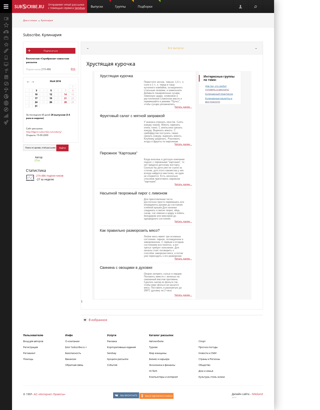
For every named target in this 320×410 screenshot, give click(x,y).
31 (36, 106)
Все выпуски (176, 48)
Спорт (202, 341)
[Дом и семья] (6, 44)
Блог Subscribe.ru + (76, 347)
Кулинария (47, 20)
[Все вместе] (6, 18)
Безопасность (73, 353)
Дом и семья (30, 20)
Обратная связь (74, 365)
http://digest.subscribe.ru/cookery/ (43, 131)
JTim (37, 160)
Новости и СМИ (207, 353)
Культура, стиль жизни (212, 376)
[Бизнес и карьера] (6, 38)
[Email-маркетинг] (6, 122)
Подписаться (51, 50)
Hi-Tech (153, 371)
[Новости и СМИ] (6, 77)
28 (65, 102)
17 (36, 98)
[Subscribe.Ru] (29, 6)
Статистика (36, 170)
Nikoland (257, 394)
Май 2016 (55, 81)
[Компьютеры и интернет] (6, 64)
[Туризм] (6, 109)
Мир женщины (157, 353)
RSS (73, 69)
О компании (72, 341)
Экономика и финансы (162, 365)
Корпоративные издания (121, 347)
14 (65, 94)
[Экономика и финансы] (6, 116)
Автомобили (156, 341)
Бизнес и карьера (159, 359)
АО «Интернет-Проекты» (49, 394)
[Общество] (6, 83)
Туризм (153, 347)
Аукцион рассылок (118, 359)
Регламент (29, 353)
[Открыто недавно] (6, 25)
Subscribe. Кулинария (42, 34)
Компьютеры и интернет (163, 376)
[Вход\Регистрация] (240, 6)
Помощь (28, 359)
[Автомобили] (6, 31)
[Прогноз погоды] (6, 90)
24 (36, 102)
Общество (204, 365)
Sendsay (111, 353)
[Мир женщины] (6, 51)
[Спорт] (6, 96)
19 (50, 98)
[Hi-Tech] (6, 57)
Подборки (145, 6)
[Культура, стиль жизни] (6, 70)
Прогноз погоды (208, 347)
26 (50, 102)
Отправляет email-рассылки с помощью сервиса (66, 6)
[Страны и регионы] (6, 103)
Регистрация (30, 347)
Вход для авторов (33, 341)
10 (36, 94)
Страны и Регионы (209, 359)
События (112, 365)
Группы (120, 6)
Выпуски (97, 6)
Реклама (112, 341)
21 (65, 98)
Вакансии (70, 359)
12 (50, 94)
